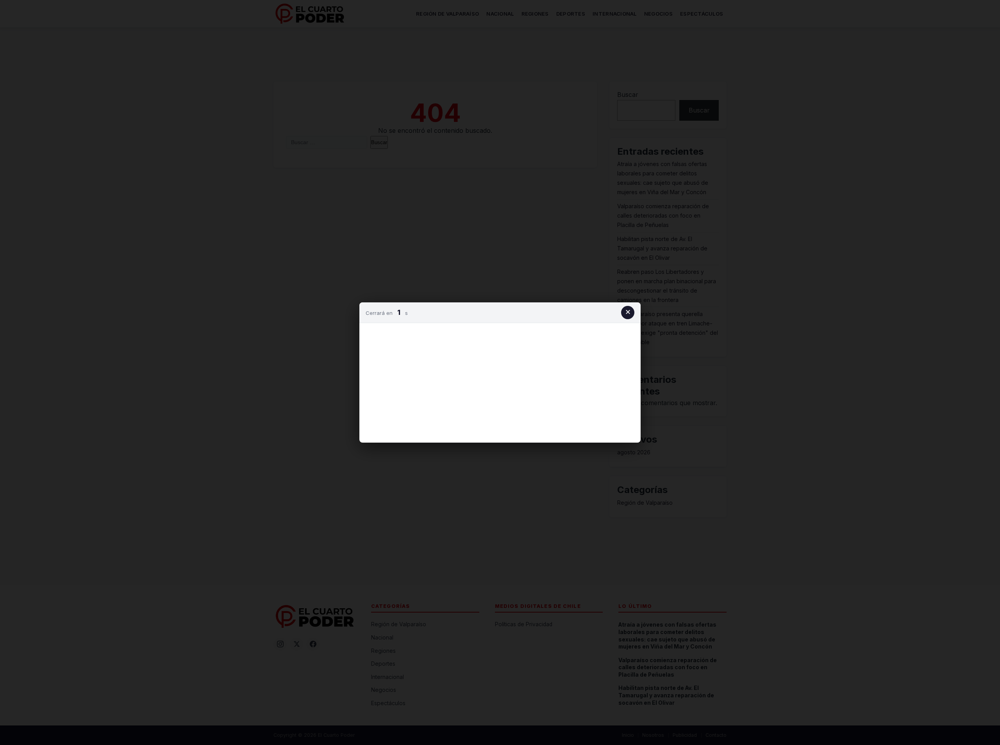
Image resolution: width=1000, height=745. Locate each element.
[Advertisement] (500, 381)
